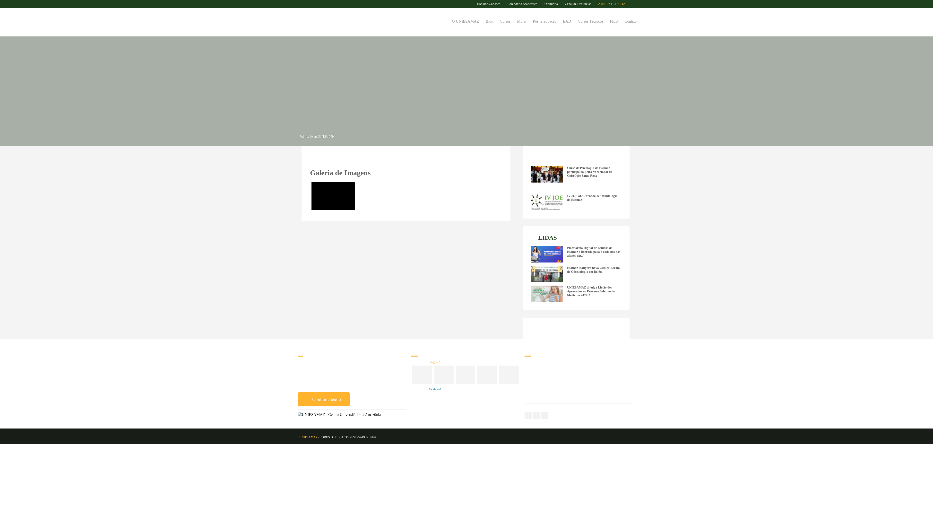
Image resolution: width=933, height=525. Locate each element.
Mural (521, 21)
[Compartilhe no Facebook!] (313, 158)
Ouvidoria (551, 4)
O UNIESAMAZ (465, 21)
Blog (489, 21)
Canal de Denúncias (578, 4)
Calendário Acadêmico (522, 4)
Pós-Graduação (544, 21)
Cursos (505, 21)
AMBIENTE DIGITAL (613, 4)
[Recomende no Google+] (320, 158)
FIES (614, 21)
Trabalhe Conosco (488, 4)
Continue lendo (326, 399)
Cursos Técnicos (590, 21)
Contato (630, 21)
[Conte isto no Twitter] (327, 158)
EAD (567, 21)
